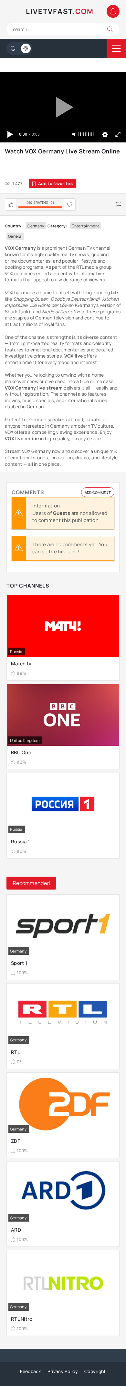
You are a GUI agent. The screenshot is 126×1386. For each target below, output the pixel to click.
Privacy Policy (62, 1371)
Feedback (30, 1371)
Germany (35, 226)
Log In (113, 11)
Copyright (95, 1371)
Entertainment (85, 226)
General (15, 236)
